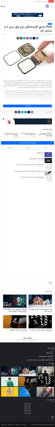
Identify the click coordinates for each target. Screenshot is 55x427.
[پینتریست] (27, 38)
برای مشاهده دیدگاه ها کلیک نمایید (27, 143)
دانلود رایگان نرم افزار (34, 339)
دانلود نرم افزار (27, 117)
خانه (50, 21)
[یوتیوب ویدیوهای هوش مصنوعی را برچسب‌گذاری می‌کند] (9, 392)
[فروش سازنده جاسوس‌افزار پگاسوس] (48, 160)
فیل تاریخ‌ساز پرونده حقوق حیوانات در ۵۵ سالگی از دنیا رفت (28, 134)
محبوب (45, 148)
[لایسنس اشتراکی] (48, 154)
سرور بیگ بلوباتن (11, 424)
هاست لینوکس (27, 11)
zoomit (44, 21)
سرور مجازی (43, 424)
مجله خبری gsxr (28, 409)
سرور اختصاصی (18, 424)
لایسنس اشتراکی (40, 152)
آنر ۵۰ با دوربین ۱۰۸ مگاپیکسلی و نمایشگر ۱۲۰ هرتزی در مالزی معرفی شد (29, 171)
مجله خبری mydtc (27, 410)
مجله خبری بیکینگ (27, 403)
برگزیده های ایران (27, 405)
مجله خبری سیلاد (27, 412)
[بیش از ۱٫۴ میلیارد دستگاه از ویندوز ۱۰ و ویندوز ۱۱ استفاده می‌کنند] (48, 167)
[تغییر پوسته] (52, 6)
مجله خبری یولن (28, 406)
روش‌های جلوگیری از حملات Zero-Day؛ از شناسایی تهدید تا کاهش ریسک (14, 310)
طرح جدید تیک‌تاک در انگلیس (17, 330)
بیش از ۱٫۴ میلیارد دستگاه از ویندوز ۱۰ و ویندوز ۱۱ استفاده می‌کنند (30, 164)
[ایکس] (34, 38)
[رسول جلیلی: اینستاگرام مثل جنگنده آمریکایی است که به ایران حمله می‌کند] (45, 392)
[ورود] (4, 6)
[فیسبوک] (37, 38)
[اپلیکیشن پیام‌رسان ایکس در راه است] (40, 321)
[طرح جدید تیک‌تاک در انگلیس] (14, 321)
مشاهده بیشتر (28, 106)
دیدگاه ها (10, 148)
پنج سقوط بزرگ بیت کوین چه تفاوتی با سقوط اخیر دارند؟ (32, 177)
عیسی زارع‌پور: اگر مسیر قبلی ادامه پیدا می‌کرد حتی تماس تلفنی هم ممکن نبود (11, 134)
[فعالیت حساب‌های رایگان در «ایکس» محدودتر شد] (27, 392)
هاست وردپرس (4, 424)
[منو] (1, 6)
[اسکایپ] (24, 38)
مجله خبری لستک (27, 407)
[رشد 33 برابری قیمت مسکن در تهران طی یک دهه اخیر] (40, 301)
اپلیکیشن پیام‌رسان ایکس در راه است (41, 1)
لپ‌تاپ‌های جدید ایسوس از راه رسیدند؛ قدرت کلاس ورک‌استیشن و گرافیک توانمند (44, 134)
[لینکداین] (30, 38)
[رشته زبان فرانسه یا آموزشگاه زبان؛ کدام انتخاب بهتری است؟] (45, 371)
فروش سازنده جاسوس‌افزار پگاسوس (36, 158)
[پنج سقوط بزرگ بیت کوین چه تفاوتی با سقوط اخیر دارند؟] (48, 226)
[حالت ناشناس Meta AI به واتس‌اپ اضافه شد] (9, 381)
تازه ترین (28, 148)
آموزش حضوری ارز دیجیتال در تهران (23, 339)
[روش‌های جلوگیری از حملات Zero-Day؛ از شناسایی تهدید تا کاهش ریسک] (14, 301)
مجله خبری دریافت (27, 413)
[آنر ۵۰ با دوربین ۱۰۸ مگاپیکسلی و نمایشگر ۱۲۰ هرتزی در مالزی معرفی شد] (48, 173)
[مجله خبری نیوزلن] (47, 6)
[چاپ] (17, 38)
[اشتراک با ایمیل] (21, 38)
